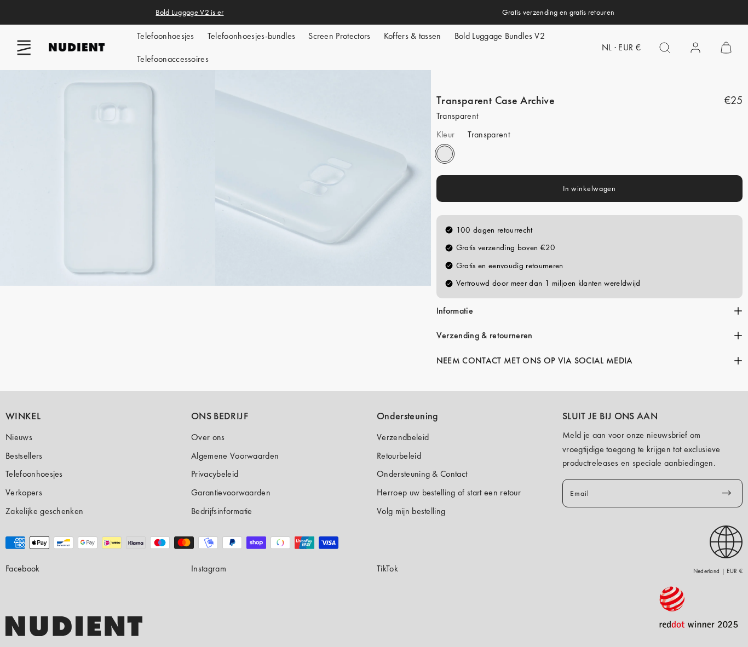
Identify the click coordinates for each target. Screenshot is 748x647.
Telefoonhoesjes (165, 36)
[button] (24, 47)
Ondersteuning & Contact (422, 474)
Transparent (444, 154)
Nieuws (18, 437)
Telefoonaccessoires (173, 59)
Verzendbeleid (403, 437)
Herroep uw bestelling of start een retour (449, 492)
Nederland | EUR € (718, 571)
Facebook (22, 568)
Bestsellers (24, 455)
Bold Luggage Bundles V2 (499, 36)
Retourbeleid (399, 455)
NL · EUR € (621, 47)
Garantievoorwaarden (231, 492)
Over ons (208, 437)
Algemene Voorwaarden (235, 455)
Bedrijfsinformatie (221, 511)
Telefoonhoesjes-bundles (251, 36)
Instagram (208, 568)
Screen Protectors (339, 36)
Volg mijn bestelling (411, 511)
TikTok (387, 568)
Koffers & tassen (412, 36)
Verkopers (23, 492)
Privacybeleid (214, 474)
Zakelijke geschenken (44, 511)
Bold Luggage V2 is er (189, 12)
